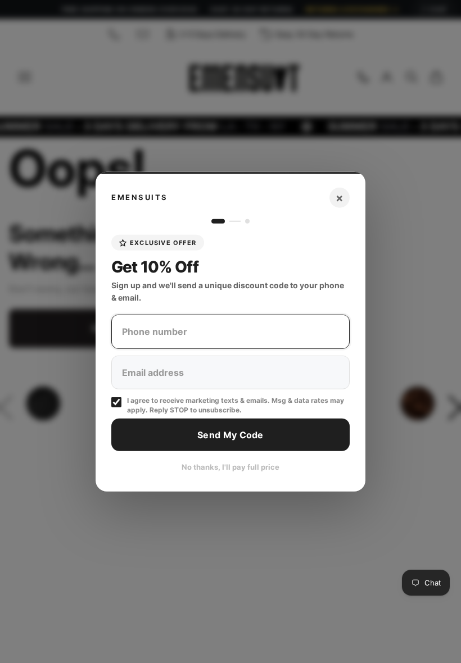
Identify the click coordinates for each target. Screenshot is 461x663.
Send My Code (230, 434)
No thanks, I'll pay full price (230, 466)
